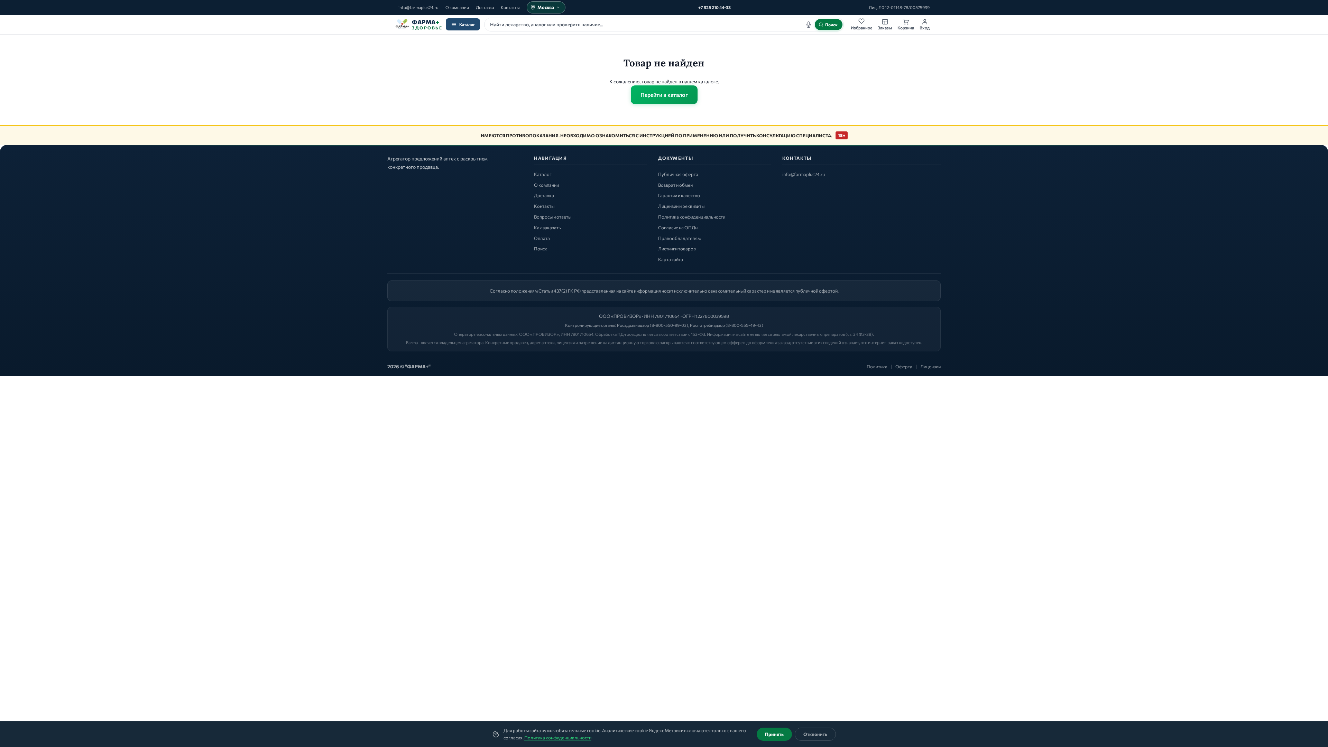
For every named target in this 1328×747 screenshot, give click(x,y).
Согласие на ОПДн (678, 227)
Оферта (903, 366)
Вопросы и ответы (552, 217)
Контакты (510, 7)
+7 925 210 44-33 (714, 7)
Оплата (542, 238)
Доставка (485, 7)
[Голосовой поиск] (808, 24)
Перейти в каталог (664, 94)
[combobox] (664, 24)
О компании (457, 7)
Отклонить (815, 734)
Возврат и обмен (675, 185)
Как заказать (547, 227)
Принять (774, 734)
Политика (877, 366)
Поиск (540, 248)
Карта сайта (670, 259)
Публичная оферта (678, 174)
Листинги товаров (677, 248)
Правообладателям (679, 238)
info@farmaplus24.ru (418, 7)
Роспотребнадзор (707, 325)
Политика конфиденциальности (557, 737)
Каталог (467, 24)
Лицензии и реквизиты (681, 206)
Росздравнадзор (633, 325)
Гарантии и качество (679, 195)
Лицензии (930, 366)
